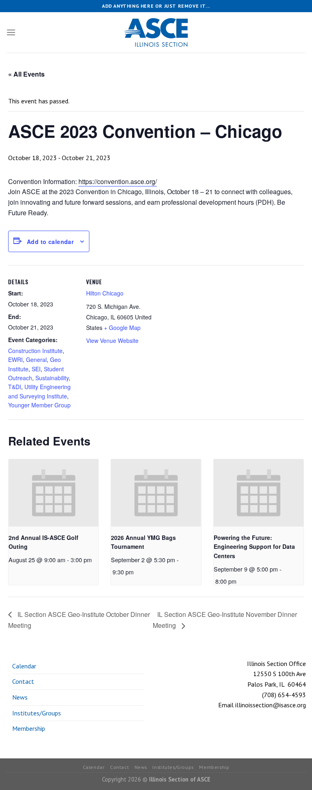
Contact (23, 681)
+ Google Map (122, 327)
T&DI (14, 387)
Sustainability (52, 378)
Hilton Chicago (105, 293)
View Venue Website (112, 340)
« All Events (26, 74)
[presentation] (53, 493)
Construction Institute (35, 351)
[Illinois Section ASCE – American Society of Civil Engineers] (156, 32)
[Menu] (11, 32)
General (36, 359)
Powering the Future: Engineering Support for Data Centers (254, 546)
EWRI (15, 359)
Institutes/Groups (36, 713)
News (20, 697)
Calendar (24, 666)
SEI (36, 369)
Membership (28, 728)
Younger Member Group (39, 405)
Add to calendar (50, 242)
